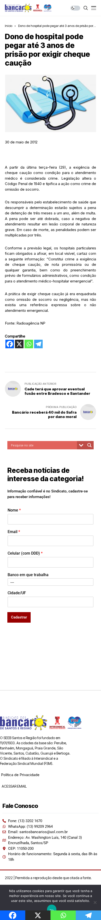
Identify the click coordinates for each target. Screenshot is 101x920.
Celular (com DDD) (25, 553)
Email (14, 531)
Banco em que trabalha (28, 574)
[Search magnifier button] (89, 445)
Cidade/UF (17, 593)
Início (8, 26)
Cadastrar (19, 617)
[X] (19, 344)
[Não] (94, 902)
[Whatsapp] (29, 344)
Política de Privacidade (20, 774)
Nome (14, 510)
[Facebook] (9, 344)
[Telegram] (38, 344)
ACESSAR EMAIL (14, 786)
